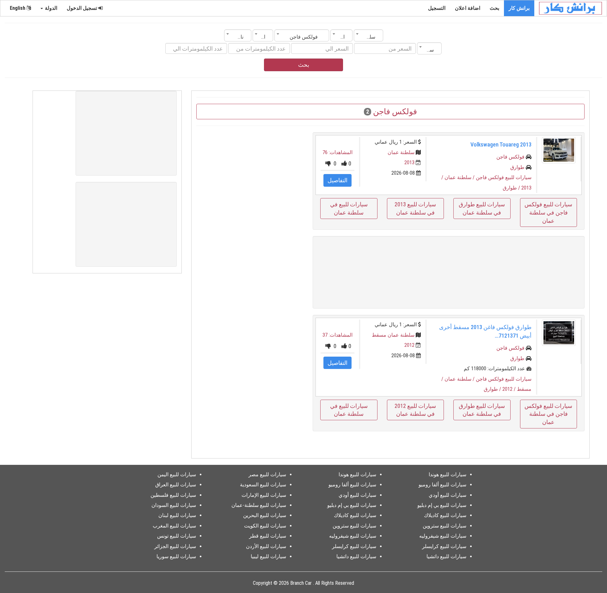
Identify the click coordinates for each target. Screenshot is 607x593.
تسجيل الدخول (82, 8)
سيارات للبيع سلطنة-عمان (258, 505)
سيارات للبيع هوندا (447, 474)
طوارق (517, 167)
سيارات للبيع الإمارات (264, 495)
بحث (494, 8)
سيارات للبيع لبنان (177, 515)
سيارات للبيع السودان (173, 505)
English (18, 8)
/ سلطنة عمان (460, 177)
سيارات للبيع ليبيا (268, 556)
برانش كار (519, 8)
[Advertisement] (449, 272)
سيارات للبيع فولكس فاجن (503, 177)
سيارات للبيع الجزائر (175, 546)
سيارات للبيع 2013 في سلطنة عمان (415, 208)
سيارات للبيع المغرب (174, 526)
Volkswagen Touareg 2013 (500, 144)
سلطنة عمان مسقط (393, 335)
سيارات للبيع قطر (267, 536)
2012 (409, 345)
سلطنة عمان (401, 152)
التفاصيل (337, 180)
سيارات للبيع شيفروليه (442, 536)
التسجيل (436, 8)
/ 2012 (509, 389)
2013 (409, 162)
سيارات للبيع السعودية (263, 485)
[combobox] (368, 35)
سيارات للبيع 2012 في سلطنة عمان (415, 410)
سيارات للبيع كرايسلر (444, 546)
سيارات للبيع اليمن (176, 474)
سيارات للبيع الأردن (266, 546)
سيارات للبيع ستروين (444, 526)
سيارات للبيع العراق (175, 485)
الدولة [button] (50, 8)
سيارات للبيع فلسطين (173, 495)
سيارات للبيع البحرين (264, 515)
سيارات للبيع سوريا (176, 556)
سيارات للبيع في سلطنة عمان (349, 208)
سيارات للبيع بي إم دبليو (441, 505)
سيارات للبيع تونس (176, 536)
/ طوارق (512, 188)
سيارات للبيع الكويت (265, 526)
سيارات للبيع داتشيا (446, 556)
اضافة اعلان (467, 8)
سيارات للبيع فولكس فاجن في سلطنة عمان (548, 212)
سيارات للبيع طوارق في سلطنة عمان (482, 208)
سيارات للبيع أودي (447, 495)
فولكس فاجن (510, 157)
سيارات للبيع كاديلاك (445, 515)
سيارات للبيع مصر (267, 474)
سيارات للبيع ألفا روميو (442, 485)
